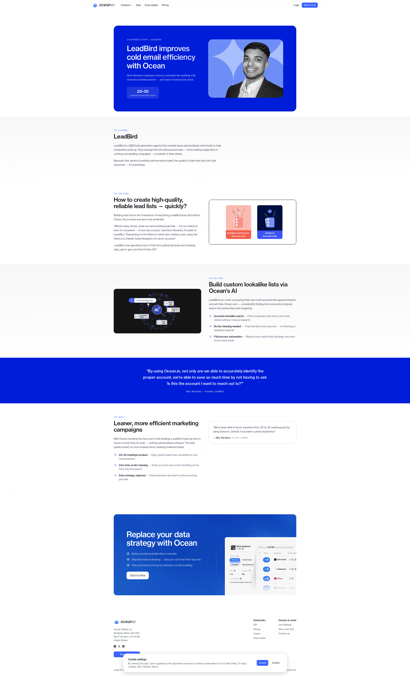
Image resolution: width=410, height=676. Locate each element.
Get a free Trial (286, 629)
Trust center (259, 638)
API (255, 624)
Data (138, 5)
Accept (262, 662)
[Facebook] (115, 646)
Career (256, 633)
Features (125, 5)
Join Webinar (285, 624)
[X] (119, 646)
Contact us (284, 633)
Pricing (165, 5)
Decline (276, 662)
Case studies (151, 5)
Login (296, 5)
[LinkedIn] (123, 646)
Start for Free (310, 5)
